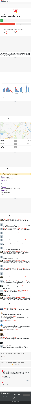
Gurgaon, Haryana (26, 243)
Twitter (19, 394)
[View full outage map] (15, 130)
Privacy (14, 397)
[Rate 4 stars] (17, 364)
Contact (14, 398)
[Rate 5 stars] (18, 364)
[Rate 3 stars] (15, 364)
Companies (14, 394)
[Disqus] (15, 185)
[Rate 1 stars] (12, 364)
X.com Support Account (5, 356)
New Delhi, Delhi (24, 219)
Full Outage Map (23, 24)
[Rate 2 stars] (14, 364)
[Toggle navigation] (30, 1)
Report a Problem (8, 24)
